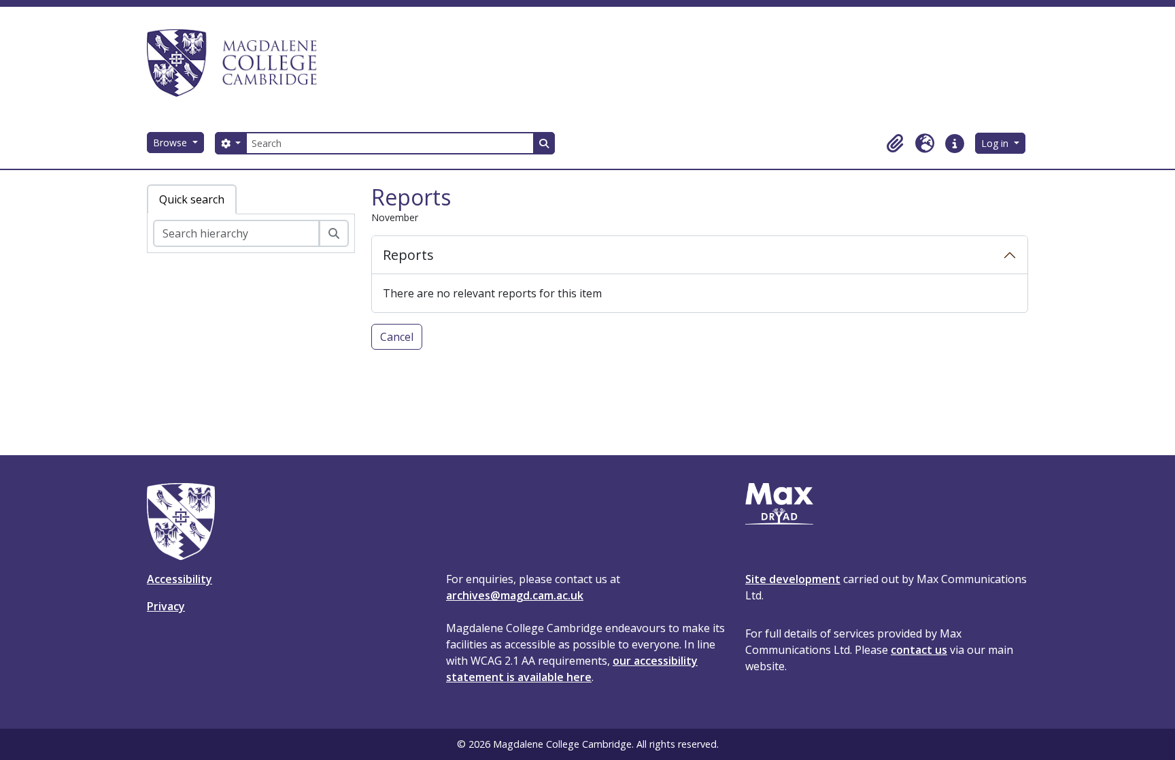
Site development (792, 579)
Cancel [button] (396, 336)
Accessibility (179, 579)
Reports (408, 255)
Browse (171, 142)
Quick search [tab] (191, 199)
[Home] (238, 62)
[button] (895, 144)
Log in (996, 143)
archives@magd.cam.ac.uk (514, 595)
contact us (919, 649)
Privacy (166, 606)
